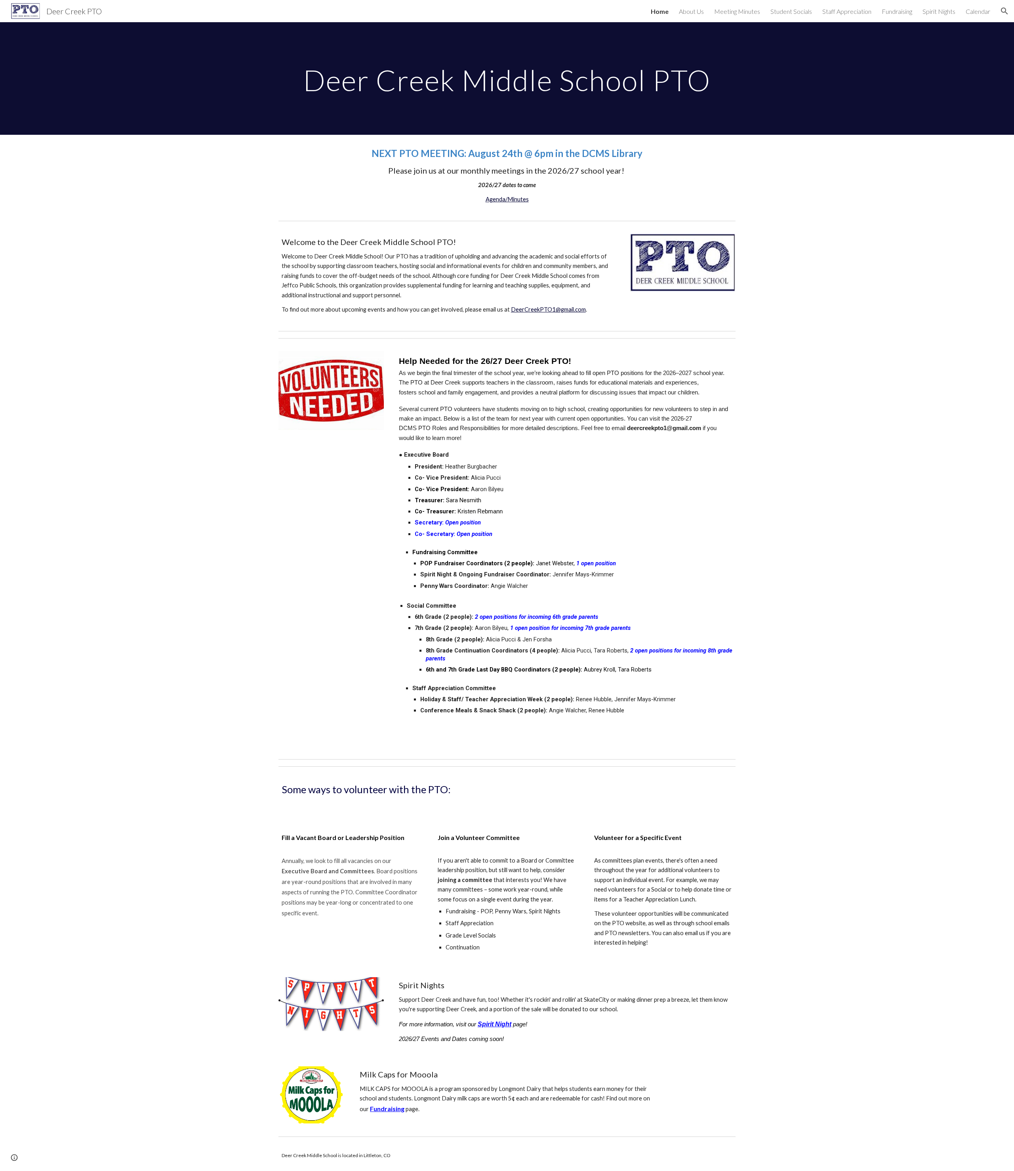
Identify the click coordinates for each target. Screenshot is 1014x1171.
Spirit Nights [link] (939, 11)
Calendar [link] (978, 11)
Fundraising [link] (897, 11)
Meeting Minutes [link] (737, 11)
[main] (507, 78)
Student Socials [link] (791, 11)
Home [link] (660, 11)
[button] (1004, 11)
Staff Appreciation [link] (846, 11)
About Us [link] (691, 11)
